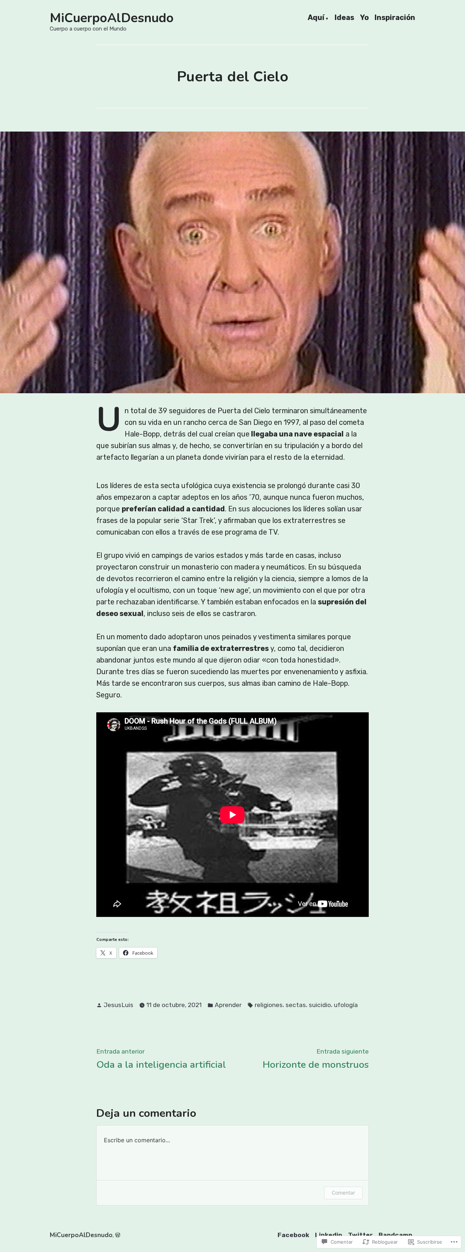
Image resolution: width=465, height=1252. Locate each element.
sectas (296, 1005)
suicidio (320, 1005)
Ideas (344, 18)
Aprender (228, 1005)
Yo (364, 18)
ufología (346, 1005)
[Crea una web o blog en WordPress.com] (117, 1235)
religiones (269, 1005)
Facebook (293, 1235)
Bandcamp (395, 1235)
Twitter (360, 1235)
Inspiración (395, 18)
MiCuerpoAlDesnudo (112, 18)
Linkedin (328, 1235)
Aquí (316, 18)
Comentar (343, 1192)
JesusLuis (118, 1005)
